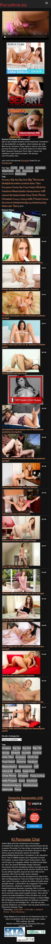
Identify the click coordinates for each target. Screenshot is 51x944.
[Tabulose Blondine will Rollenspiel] (25, 501)
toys (36, 171)
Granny (40, 187)
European (7, 187)
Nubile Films (25, 195)
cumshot (24, 183)
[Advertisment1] (25, 91)
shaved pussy (28, 171)
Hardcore (7, 191)
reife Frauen (34, 199)
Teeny (16, 206)
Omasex (7, 199)
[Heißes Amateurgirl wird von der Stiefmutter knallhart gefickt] (25, 331)
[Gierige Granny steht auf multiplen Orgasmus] (25, 276)
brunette (14, 168)
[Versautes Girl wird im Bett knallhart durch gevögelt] (25, 580)
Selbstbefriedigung (22, 202)
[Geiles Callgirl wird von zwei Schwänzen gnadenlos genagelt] (25, 633)
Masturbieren (33, 191)
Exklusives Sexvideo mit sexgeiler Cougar (19, 540)
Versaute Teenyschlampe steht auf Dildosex (20, 487)
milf (43, 191)
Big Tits (32, 179)
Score (45, 198)
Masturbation (40, 168)
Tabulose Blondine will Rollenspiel (16, 514)
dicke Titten (35, 183)
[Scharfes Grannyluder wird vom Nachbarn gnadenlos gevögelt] (25, 302)
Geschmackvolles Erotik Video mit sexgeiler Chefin (23, 702)
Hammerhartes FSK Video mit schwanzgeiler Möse (22, 262)
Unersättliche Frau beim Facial (14, 373)
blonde (40, 179)
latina (22, 168)
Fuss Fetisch (29, 187)
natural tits (7, 195)
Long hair (29, 168)
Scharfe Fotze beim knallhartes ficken (17, 236)
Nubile (16, 195)
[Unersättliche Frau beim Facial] (25, 360)
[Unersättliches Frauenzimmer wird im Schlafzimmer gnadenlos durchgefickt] (25, 416)
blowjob (6, 183)
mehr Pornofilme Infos (10, 156)
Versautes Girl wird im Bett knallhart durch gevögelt (23, 593)
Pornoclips (29, 909)
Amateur (6, 179)
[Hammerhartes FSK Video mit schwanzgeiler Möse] (25, 249)
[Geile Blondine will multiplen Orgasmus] (25, 662)
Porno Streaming (17, 912)
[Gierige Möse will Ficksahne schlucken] (25, 607)
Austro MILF (18, 909)
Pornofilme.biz (13, 5)
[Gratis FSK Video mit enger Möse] (25, 554)
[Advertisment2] (25, 123)
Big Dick (23, 179)
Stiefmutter (7, 205)
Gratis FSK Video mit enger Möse (15, 567)
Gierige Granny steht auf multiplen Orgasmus (20, 289)
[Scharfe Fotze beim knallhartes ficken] (25, 223)
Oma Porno (39, 195)
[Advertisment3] (25, 390)
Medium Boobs (8, 171)
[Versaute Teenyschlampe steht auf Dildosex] (25, 474)
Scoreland (7, 202)
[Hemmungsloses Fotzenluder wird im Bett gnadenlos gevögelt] (25, 445)
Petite (18, 171)
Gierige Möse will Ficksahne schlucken (18, 620)
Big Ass (15, 179)
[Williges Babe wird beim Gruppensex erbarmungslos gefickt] (25, 715)
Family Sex (17, 187)
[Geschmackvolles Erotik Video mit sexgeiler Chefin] (25, 689)
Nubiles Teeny (20, 174)
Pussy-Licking (19, 198)
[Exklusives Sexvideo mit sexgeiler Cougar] (25, 527)
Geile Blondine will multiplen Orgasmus (18, 675)
